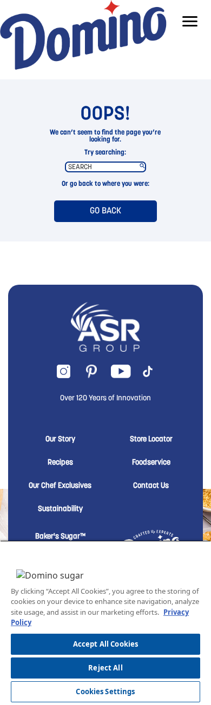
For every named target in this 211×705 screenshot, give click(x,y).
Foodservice (151, 463)
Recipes (60, 463)
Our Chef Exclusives (60, 486)
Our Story (60, 440)
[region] (105, 622)
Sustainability (60, 509)
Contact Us (151, 486)
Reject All (105, 668)
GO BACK (105, 211)
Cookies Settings (105, 691)
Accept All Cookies (105, 644)
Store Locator (151, 440)
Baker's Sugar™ (60, 537)
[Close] (189, 552)
